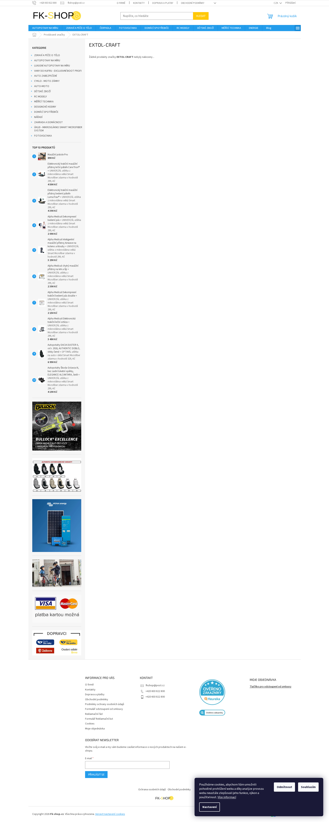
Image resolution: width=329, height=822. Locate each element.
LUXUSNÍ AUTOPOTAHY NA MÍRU (52, 66)
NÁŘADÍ (38, 117)
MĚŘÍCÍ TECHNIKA (44, 102)
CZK (276, 3)
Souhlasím (308, 787)
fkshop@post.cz (155, 685)
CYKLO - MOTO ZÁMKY (47, 81)
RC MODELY (40, 97)
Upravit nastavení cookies (110, 814)
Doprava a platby (162, 3)
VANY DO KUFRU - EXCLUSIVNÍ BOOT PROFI (58, 71)
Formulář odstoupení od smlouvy (104, 709)
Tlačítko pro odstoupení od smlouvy (270, 687)
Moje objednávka (95, 729)
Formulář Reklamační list (99, 719)
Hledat (201, 15)
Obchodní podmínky (192, 3)
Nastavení (209, 807)
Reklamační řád (94, 714)
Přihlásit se (96, 774)
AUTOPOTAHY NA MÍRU (47, 60)
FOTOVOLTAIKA (43, 136)
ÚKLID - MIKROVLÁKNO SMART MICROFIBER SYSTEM (58, 129)
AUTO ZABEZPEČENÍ (45, 76)
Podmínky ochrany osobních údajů (104, 704)
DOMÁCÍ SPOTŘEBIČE (46, 112)
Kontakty (139, 3)
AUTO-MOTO (41, 86)
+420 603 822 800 (155, 691)
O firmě (121, 3)
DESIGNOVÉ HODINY (45, 107)
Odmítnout (284, 787)
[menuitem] (45, 28)
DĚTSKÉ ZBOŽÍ (42, 91)
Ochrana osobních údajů (152, 789)
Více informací (227, 797)
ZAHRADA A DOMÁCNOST (48, 122)
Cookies (89, 724)
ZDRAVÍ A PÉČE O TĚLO (47, 55)
